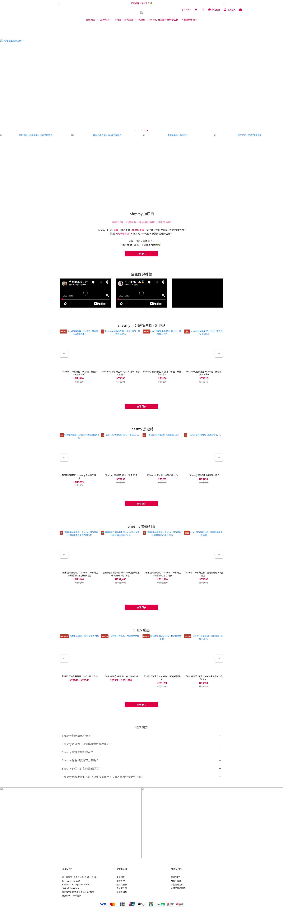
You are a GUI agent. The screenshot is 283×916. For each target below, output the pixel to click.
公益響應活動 (177, 884)
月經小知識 (176, 880)
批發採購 (66, 895)
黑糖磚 (142, 19)
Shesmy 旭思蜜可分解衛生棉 (163, 19)
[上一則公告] (59, 3)
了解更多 (141, 253)
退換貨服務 (121, 884)
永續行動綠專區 (178, 888)
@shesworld (73, 888)
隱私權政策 (121, 888)
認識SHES (175, 877)
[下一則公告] (224, 3)
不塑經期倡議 (188, 19)
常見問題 (128, 19)
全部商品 (90, 19)
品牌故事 (104, 19)
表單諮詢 (77, 895)
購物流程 (120, 880)
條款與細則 (121, 891)
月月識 (118, 19)
